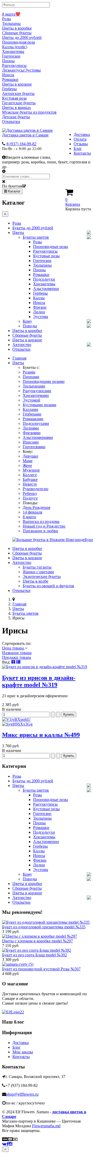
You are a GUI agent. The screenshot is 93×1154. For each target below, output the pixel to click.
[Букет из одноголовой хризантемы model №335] (46, 922)
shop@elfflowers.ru (22, 1094)
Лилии (39, 312)
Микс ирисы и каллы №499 (41, 734)
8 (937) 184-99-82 (21, 144)
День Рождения (36, 507)
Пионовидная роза (18, 42)
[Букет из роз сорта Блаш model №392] (36, 950)
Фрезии (40, 307)
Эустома (40, 316)
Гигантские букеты (19, 103)
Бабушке (30, 479)
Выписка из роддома (41, 521)
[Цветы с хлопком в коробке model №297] (39, 936)
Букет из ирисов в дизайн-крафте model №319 (38, 681)
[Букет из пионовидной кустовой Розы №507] (17, 964)
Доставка (82, 134)
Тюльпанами (34, 386)
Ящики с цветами (38, 572)
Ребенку (30, 493)
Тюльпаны (11, 23)
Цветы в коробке (17, 28)
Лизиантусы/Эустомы (21, 70)
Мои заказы (22, 1052)
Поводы (30, 326)
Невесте (30, 484)
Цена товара (13, 648)
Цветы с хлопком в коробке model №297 (37, 941)
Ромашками (33, 419)
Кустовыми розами (39, 405)
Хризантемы (13, 51)
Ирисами (31, 442)
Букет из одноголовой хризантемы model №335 (44, 927)
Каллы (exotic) (14, 47)
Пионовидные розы (50, 246)
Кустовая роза (14, 98)
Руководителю (35, 489)
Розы (6, 19)
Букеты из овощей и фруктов (48, 586)
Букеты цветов (36, 237)
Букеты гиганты (37, 567)
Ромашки (10, 79)
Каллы (39, 298)
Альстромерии (46, 288)
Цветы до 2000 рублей (22, 37)
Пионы (8, 61)
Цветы (18, 232)
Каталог (13, 191)
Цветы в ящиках (16, 107)
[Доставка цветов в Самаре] (13, 1012)
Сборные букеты (17, 33)
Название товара (17, 653)
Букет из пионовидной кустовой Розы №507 (41, 969)
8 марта (29, 517)
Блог (78, 148)
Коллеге (30, 475)
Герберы (9, 89)
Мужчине (31, 470)
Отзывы (81, 144)
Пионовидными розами (44, 381)
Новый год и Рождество (44, 526)
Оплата (80, 139)
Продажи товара (16, 657)
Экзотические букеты (42, 576)
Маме (28, 461)
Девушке (30, 456)
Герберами (32, 414)
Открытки (11, 121)
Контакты (82, 153)
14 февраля (32, 512)
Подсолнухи (44, 279)
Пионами (31, 377)
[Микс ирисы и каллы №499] (46, 722)
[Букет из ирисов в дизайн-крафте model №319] (44, 667)
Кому (27, 321)
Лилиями (31, 428)
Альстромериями (38, 437)
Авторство (21, 344)
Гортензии (11, 56)
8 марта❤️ (11, 14)
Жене (27, 465)
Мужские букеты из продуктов (29, 112)
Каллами (30, 409)
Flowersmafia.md (46, 1126)
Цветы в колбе (35, 581)
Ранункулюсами (37, 391)
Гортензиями (34, 447)
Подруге (30, 498)
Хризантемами (36, 395)
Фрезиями (32, 433)
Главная (19, 358)
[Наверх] (5, 1149)
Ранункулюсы (14, 65)
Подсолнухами (36, 423)
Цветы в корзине (17, 84)
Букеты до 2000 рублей (32, 228)
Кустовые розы (46, 256)
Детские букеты (16, 117)
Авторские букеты (18, 93)
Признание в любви (40, 531)
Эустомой (31, 400)
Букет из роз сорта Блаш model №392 (34, 955)
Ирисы (8, 75)
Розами (29, 372)
